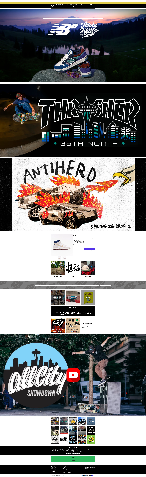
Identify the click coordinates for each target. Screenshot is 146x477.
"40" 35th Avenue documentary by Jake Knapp (73, 453)
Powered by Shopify (62, 475)
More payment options (89, 250)
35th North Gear (58, 4)
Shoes (76, 4)
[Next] (71, 244)
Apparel (80, 4)
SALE (91, 4)
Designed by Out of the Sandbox (57, 475)
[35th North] (52, 5)
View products (58, 278)
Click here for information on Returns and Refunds (79, 467)
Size (73, 244)
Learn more (73, 460)
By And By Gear (65, 4)
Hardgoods (70, 4)
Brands (73, 6)
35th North (53, 475)
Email (35, 284)
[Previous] (52, 244)
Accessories (86, 4)
